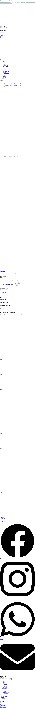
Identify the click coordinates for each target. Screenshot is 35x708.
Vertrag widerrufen (3, 707)
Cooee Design (6, 66)
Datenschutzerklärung (9, 284)
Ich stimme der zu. (7, 284)
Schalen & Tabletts (6, 73)
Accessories (5, 289)
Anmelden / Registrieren (5, 699)
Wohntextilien (6, 693)
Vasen (5, 69)
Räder (5, 683)
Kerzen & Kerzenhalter (7, 71)
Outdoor (5, 76)
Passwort (3, 30)
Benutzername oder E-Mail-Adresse (7, 28)
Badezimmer (6, 74)
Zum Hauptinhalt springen (11, 0)
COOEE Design (2, 271)
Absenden (17, 285)
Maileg (5, 682)
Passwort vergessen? (3, 33)
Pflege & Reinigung (7, 75)
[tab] (4, 292)
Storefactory (6, 67)
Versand (3, 277)
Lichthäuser (5, 70)
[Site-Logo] (6, 25)
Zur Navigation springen (4, 0)
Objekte (5, 72)
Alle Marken (6, 687)
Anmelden (2, 32)
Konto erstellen (6, 27)
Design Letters (6, 65)
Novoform (5, 64)
